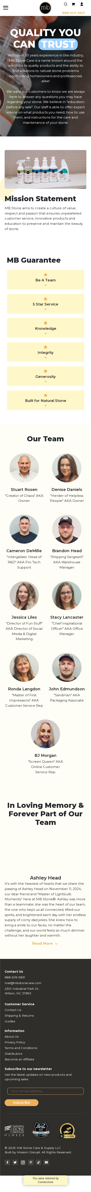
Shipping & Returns (19, 1015)
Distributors (13, 1053)
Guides (10, 1021)
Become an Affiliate (19, 1059)
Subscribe (21, 1103)
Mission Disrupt (28, 1152)
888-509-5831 (73, 13)
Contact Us (13, 1010)
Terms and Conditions (21, 1048)
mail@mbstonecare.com (23, 983)
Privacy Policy (15, 1042)
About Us (12, 1036)
